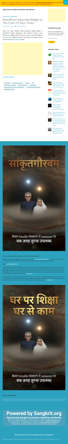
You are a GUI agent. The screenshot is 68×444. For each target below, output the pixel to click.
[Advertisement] (23, 59)
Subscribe (51, 42)
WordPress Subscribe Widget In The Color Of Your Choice (22, 21)
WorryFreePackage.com (34, 435)
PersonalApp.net (48, 435)
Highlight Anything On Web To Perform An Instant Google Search (59, 114)
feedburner (7, 83)
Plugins (27, 83)
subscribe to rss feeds (10, 85)
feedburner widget (18, 83)
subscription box (22, 85)
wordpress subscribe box (33, 87)
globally (18, 2)
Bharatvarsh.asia (20, 435)
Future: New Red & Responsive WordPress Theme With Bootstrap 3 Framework (59, 92)
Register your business (9, 2)
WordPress (13, 16)
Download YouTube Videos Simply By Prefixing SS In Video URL (58, 56)
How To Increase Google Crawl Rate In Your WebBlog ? (58, 99)
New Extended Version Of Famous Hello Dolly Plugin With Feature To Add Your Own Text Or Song (59, 122)
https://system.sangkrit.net (41, 259)
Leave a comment (21, 26)
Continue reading (9, 77)
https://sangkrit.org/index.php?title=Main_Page (13, 427)
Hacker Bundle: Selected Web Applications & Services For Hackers (58, 107)
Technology (6, 16)
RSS (33, 83)
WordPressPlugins (9, 89)
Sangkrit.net (29, 273)
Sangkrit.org (49, 280)
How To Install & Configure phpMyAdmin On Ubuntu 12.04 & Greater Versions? (58, 84)
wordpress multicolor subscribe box (14, 87)
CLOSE (65, 2)
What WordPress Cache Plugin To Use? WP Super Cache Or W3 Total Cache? (58, 131)
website (8, 37)
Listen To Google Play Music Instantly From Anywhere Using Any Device (58, 76)
